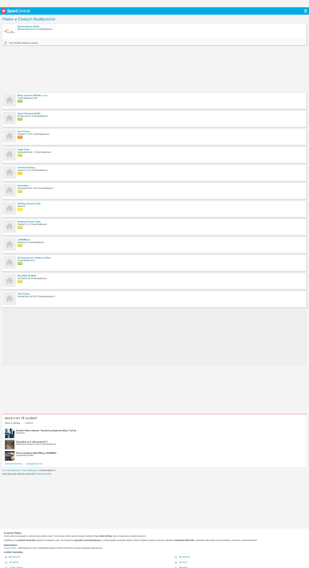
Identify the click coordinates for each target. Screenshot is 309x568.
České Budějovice (29, 470)
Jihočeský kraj (13, 470)
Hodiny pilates (10, 548)
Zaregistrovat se (34, 463)
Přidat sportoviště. (44, 474)
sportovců (185, 557)
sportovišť (16, 557)
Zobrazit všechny (13, 463)
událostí (15, 562)
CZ (3, 470)
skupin (184, 562)
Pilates (8, 19)
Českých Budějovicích (36, 19)
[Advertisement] (51, 69)
